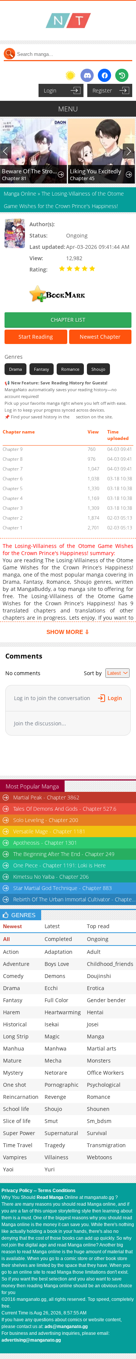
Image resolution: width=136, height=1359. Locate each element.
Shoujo (98, 369)
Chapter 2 (13, 518)
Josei (93, 1024)
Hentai (95, 1012)
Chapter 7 (13, 469)
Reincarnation (21, 1096)
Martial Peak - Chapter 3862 (46, 797)
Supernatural (61, 1133)
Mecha (53, 1060)
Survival (97, 1133)
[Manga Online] (68, 20)
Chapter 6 (13, 478)
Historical (15, 1024)
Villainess (56, 1157)
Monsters (99, 1060)
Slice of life (17, 1121)
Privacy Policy (17, 1190)
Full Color (56, 1000)
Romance (70, 369)
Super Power (19, 1133)
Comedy (13, 976)
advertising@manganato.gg (31, 1340)
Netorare (56, 1072)
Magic (52, 1036)
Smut (51, 1121)
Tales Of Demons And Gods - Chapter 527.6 (64, 808)
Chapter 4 (13, 498)
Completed (58, 939)
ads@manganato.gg (66, 1326)
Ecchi (51, 988)
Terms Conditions (57, 1190)
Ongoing (97, 939)
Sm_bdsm (99, 1121)
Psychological (104, 1084)
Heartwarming (63, 1012)
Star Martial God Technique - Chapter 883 (62, 888)
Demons (55, 976)
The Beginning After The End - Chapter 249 (63, 854)
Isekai (52, 1024)
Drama (15, 369)
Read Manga (50, 1197)
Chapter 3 (13, 508)
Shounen (98, 1108)
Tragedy (55, 1145)
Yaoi (8, 1169)
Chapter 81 (14, 178)
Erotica (95, 988)
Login (50, 90)
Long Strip (16, 1036)
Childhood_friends (110, 963)
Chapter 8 (13, 459)
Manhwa (55, 1048)
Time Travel (17, 1145)
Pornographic (62, 1084)
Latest (52, 926)
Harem (11, 1012)
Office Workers (105, 1072)
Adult (93, 951)
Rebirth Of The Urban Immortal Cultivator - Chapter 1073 (74, 899)
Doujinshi (99, 976)
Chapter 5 (13, 488)
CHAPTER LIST (68, 319)
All (6, 939)
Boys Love (57, 963)
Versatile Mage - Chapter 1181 (49, 831)
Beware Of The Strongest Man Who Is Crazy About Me (30, 171)
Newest (12, 926)
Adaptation (59, 951)
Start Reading (36, 336)
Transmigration (106, 1145)
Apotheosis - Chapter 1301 (45, 842)
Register (102, 90)
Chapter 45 (82, 178)
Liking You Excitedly (95, 171)
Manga (95, 1036)
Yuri (50, 1169)
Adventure (16, 963)
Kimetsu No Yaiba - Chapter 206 (51, 876)
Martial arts (101, 1048)
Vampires (15, 1157)
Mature (12, 1060)
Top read (98, 926)
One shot (14, 1084)
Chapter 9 (13, 449)
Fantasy (41, 369)
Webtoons (99, 1157)
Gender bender (106, 1000)
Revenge (55, 1096)
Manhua (13, 1048)
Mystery (13, 1072)
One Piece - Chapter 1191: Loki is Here (59, 865)
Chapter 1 (13, 527)
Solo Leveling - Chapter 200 (45, 820)
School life (16, 1108)
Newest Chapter (100, 336)
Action (11, 951)
